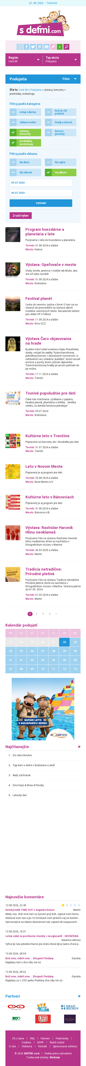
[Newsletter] (46, 47)
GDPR (40, 1042)
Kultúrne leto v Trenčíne (47, 436)
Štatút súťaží (57, 1042)
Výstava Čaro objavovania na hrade (48, 341)
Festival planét (38, 298)
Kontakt (42, 1046)
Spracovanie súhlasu (65, 1046)
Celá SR (23, 89)
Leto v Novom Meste (44, 466)
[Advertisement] (43, 848)
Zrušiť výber (21, 215)
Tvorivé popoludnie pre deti (50, 393)
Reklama (27, 1046)
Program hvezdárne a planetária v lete (44, 231)
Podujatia (35, 89)
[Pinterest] (40, 47)
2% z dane (18, 1038)
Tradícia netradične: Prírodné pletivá (43, 571)
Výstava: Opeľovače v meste (50, 264)
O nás (12, 1046)
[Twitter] (33, 47)
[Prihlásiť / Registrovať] (53, 47)
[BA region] (43, 708)
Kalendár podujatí (21, 625)
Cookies (26, 1042)
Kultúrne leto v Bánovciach (49, 497)
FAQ (32, 1038)
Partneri (45, 1038)
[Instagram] (20, 47)
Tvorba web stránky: (43, 1057)
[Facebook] (26, 47)
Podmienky (62, 1038)
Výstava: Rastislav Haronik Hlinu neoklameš (49, 530)
